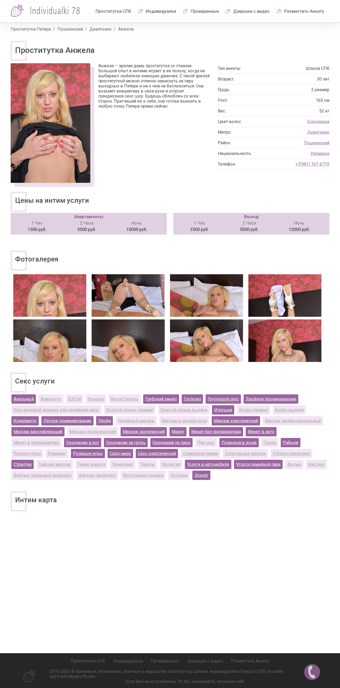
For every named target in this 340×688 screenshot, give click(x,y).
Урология (171, 464)
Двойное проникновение (271, 399)
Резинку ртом (27, 453)
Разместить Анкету (304, 11)
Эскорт (201, 475)
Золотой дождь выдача (183, 409)
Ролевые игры (88, 453)
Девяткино (101, 29)
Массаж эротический (144, 431)
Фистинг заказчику (97, 475)
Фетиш (294, 464)
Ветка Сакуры (124, 399)
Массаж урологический (92, 431)
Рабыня (290, 442)
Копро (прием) (253, 409)
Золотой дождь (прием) (129, 409)
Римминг (57, 453)
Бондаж (96, 399)
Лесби (104, 420)
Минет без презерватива (216, 431)
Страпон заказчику (291, 453)
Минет (178, 431)
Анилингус (51, 399)
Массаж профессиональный (293, 420)
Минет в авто (261, 431)
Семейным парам (200, 453)
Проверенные (205, 11)
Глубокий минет (161, 399)
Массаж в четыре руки (184, 420)
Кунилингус (25, 420)
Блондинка (318, 121)
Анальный (24, 399)
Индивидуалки (161, 11)
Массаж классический (236, 420)
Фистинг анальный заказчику (43, 475)
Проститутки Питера (31, 29)
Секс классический (157, 453)
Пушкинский (70, 29)
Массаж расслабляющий (38, 431)
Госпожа (192, 399)
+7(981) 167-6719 (312, 164)
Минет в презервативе (36, 442)
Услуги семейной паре (258, 464)
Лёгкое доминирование (67, 420)
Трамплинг (122, 464)
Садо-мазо (120, 453)
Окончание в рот (82, 442)
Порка (270, 442)
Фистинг (316, 464)
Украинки (320, 153)
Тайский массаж (55, 464)
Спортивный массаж (245, 453)
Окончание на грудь (126, 442)
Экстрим (179, 475)
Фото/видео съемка (143, 475)
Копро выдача (289, 409)
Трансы (147, 464)
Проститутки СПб (113, 11)
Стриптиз (23, 464)
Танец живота (91, 464)
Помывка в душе (239, 442)
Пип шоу (206, 442)
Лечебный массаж (136, 420)
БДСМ (74, 399)
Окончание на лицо (171, 442)
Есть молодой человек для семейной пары (56, 409)
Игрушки (223, 409)
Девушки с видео (251, 11)
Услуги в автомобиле (208, 464)
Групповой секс (223, 399)
